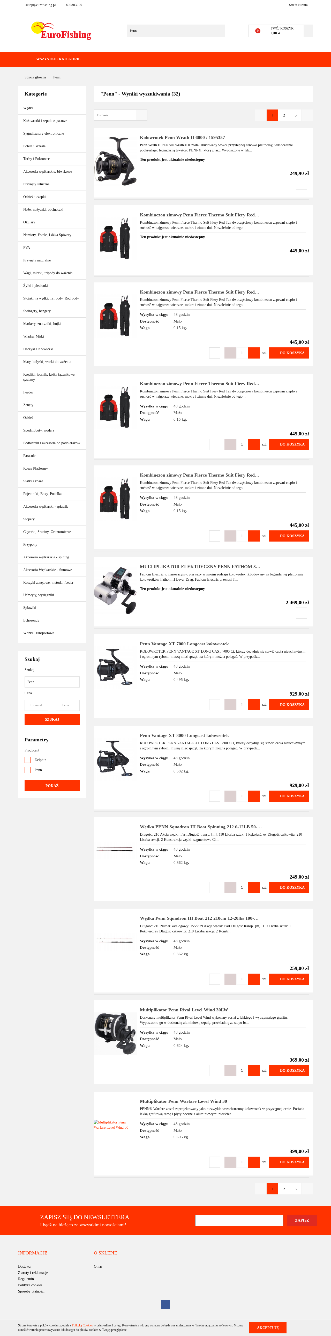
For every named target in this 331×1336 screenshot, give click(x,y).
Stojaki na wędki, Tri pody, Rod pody (51, 298)
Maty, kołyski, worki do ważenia (47, 362)
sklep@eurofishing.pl (41, 5)
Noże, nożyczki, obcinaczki (43, 209)
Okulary (29, 222)
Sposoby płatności (31, 1291)
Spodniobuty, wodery (39, 430)
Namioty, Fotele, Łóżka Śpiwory (47, 235)
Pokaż (52, 786)
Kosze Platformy (35, 468)
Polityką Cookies (82, 1325)
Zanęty (28, 405)
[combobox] (120, 115)
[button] (32, 1253)
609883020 (74, 5)
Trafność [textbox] (103, 115)
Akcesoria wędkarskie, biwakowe (48, 171)
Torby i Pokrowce (37, 159)
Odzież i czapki (35, 197)
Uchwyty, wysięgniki (38, 595)
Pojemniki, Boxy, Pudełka (42, 494)
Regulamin (26, 1279)
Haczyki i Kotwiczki (38, 349)
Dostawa (24, 1266)
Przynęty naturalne (37, 260)
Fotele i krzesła (34, 146)
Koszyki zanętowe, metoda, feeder (48, 583)
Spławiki (29, 608)
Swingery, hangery (37, 311)
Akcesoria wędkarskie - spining (46, 557)
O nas (98, 1266)
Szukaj (52, 719)
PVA (26, 248)
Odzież (28, 418)
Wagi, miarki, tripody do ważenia (47, 273)
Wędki (28, 108)
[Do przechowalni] (301, 184)
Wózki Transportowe (38, 633)
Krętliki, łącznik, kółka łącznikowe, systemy (49, 377)
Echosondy (31, 620)
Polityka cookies (30, 1285)
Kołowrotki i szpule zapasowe (45, 121)
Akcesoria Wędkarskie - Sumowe (48, 570)
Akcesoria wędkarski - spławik (46, 506)
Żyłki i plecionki (36, 286)
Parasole (29, 456)
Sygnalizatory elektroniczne (43, 133)
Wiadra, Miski (33, 336)
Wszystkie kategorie (57, 59)
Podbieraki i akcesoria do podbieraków (51, 443)
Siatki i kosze (33, 481)
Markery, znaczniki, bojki (42, 324)
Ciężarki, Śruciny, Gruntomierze (47, 532)
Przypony (30, 544)
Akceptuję (268, 1328)
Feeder (28, 392)
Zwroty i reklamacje (33, 1273)
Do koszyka (292, 353)
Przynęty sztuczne (36, 184)
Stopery (29, 519)
